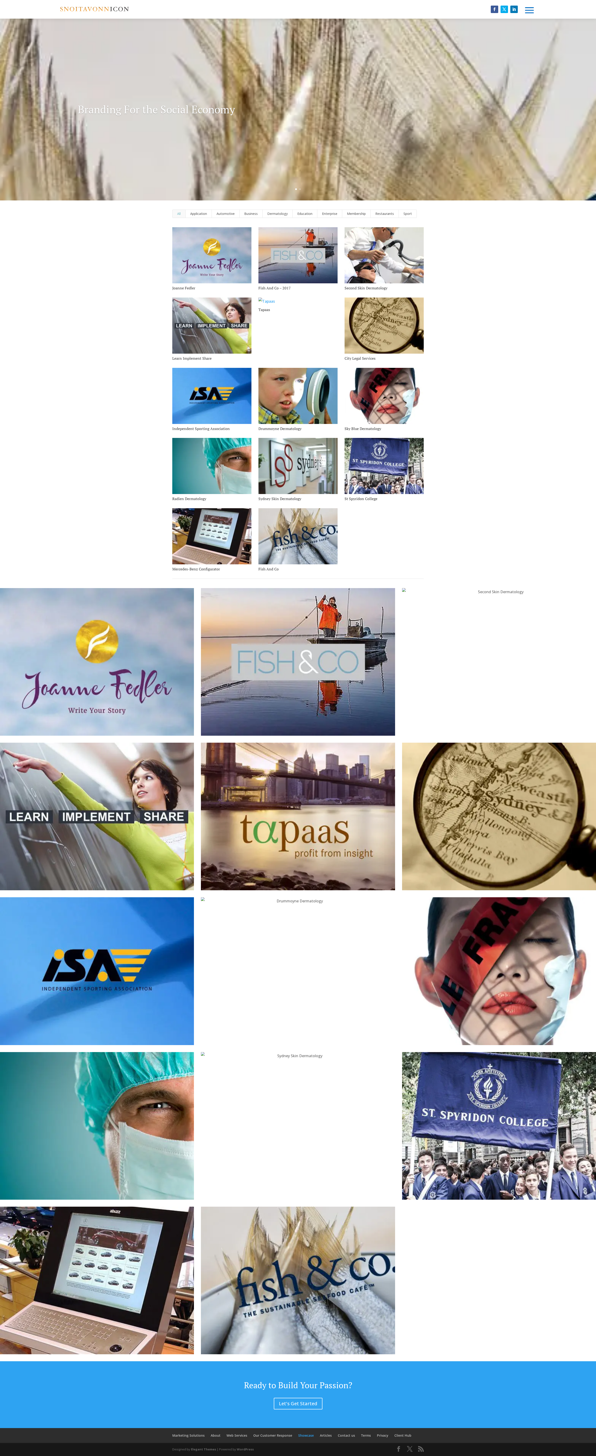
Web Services (237, 1435)
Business (251, 213)
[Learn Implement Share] (211, 326)
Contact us (346, 1435)
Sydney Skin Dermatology (279, 498)
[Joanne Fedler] (211, 255)
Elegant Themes (203, 1449)
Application (198, 213)
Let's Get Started (298, 1403)
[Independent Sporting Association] (211, 396)
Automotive (226, 213)
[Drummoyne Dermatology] (298, 396)
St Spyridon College (361, 498)
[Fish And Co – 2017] (298, 255)
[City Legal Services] (384, 326)
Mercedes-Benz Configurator (196, 569)
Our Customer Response (272, 1435)
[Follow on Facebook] (494, 9)
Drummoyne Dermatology (279, 428)
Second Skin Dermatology (366, 288)
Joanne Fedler (183, 288)
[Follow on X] (504, 9)
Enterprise (329, 213)
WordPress (245, 1449)
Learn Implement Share (192, 358)
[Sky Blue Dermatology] (384, 396)
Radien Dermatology (189, 498)
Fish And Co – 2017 (274, 288)
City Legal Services (360, 358)
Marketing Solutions (188, 1435)
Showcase (306, 1435)
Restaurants (384, 213)
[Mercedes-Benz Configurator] (211, 536)
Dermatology (277, 213)
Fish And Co (268, 569)
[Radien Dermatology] (211, 466)
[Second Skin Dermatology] (384, 255)
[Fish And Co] (298, 536)
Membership (356, 213)
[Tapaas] (298, 301)
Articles (326, 1435)
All (179, 213)
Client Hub (402, 1435)
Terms (366, 1435)
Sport (407, 213)
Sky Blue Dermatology (363, 428)
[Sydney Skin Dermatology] (298, 466)
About (215, 1435)
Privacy (382, 1435)
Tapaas (264, 309)
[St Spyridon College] (384, 466)
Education (304, 213)
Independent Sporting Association (201, 428)
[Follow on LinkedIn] (514, 9)
